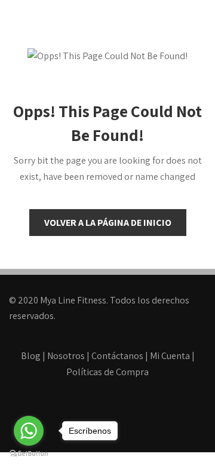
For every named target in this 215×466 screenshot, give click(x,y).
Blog (31, 356)
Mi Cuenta (170, 356)
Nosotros (66, 356)
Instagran (133, 416)
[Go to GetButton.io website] (29, 454)
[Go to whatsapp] (29, 431)
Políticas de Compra (107, 372)
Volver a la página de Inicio (107, 222)
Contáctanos (117, 356)
